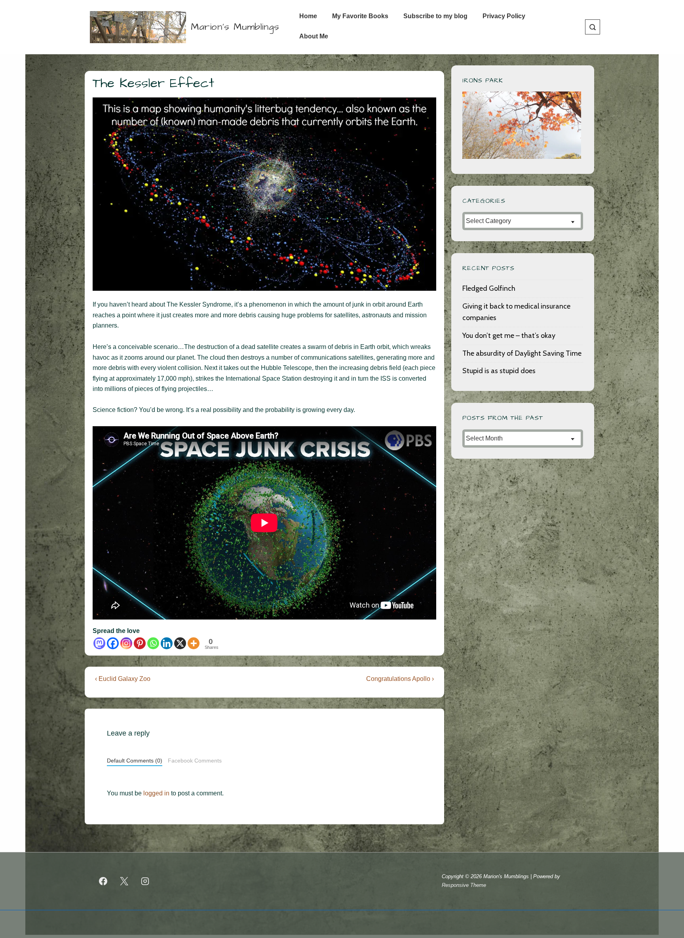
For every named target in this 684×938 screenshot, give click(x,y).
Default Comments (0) (134, 761)
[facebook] (103, 881)
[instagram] (145, 881)
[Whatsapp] (153, 643)
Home (308, 16)
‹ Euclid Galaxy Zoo (122, 678)
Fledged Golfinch (488, 288)
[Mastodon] (99, 643)
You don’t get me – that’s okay (508, 335)
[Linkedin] (167, 643)
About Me (313, 36)
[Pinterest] (140, 643)
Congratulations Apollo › (400, 678)
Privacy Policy (504, 16)
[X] (180, 643)
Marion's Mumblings (235, 27)
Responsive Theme (464, 885)
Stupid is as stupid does (499, 370)
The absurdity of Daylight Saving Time (521, 353)
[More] (194, 643)
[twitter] (124, 881)
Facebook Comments (195, 761)
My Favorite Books (360, 16)
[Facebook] (113, 643)
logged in (156, 793)
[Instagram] (126, 643)
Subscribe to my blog (435, 16)
